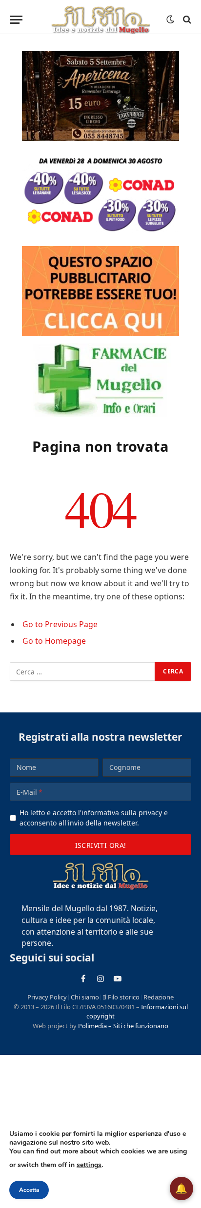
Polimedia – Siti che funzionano (123, 1025)
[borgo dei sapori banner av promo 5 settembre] (100, 96)
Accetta (29, 1190)
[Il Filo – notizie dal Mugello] (100, 19)
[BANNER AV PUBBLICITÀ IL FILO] (100, 291)
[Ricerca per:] (83, 671)
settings (89, 1165)
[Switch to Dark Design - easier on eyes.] (170, 19)
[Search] (186, 20)
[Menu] (16, 20)
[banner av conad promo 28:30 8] (100, 193)
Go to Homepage (54, 640)
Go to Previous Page (60, 624)
